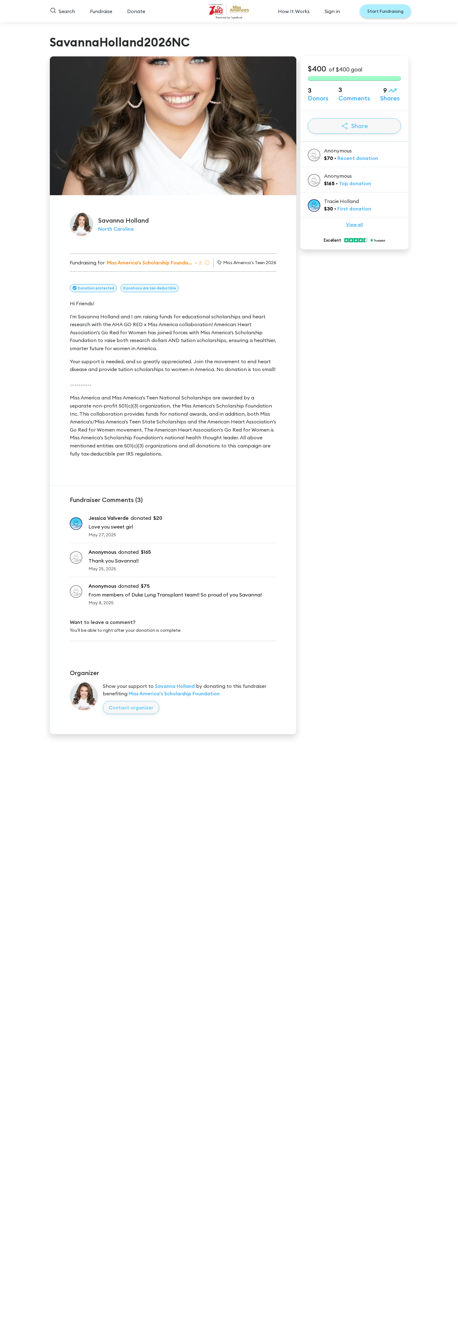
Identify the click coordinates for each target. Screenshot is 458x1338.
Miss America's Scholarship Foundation (174, 693)
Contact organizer (131, 707)
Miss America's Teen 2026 (249, 262)
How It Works (294, 11)
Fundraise (101, 11)
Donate (136, 11)
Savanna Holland (175, 686)
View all (354, 224)
